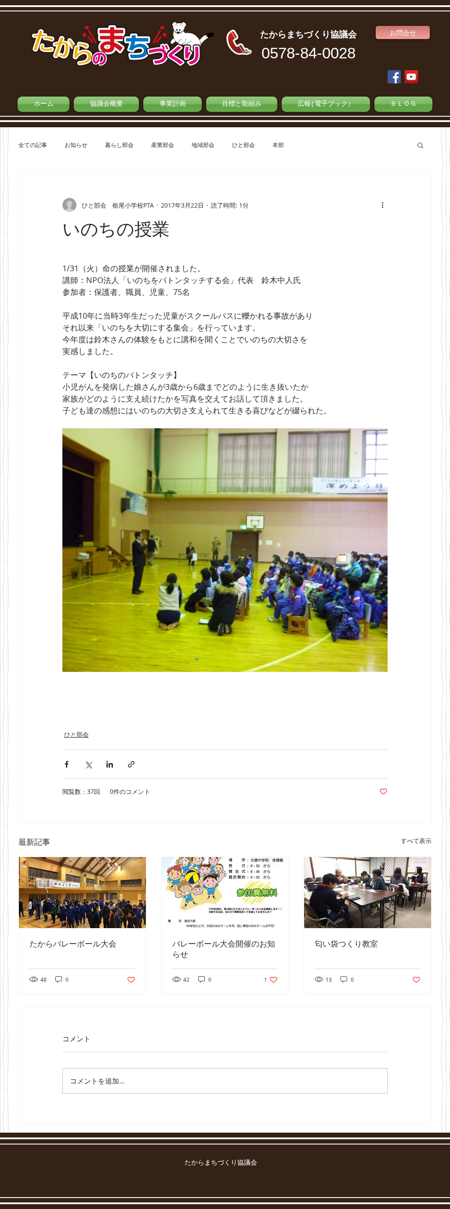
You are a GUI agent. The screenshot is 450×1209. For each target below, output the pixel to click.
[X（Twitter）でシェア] (88, 764)
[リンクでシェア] (131, 764)
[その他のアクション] (382, 205)
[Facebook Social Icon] (394, 76)
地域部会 (203, 145)
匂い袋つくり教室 (346, 944)
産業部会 (162, 145)
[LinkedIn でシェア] (109, 764)
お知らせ (76, 145)
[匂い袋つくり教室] (367, 892)
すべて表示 (416, 840)
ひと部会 (243, 145)
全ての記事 (32, 145)
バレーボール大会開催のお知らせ (223, 949)
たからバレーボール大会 (72, 944)
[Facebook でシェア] (66, 764)
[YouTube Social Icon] (411, 76)
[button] (420, 144)
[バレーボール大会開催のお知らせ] (225, 892)
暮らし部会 (119, 145)
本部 (278, 145)
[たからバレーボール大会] (82, 892)
